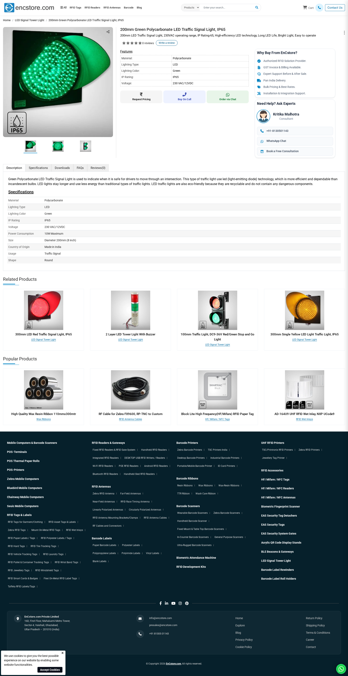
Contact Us (335, 7)
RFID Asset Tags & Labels (62, 522)
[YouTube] (173, 603)
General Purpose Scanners (228, 537)
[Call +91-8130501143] (319, 7)
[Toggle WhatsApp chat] (341, 669)
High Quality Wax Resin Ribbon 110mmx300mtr (43, 414)
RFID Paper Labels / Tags (21, 538)
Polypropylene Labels (104, 553)
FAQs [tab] (80, 168)
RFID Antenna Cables (130, 419)
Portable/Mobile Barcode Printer (194, 466)
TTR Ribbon (183, 493)
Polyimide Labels (131, 553)
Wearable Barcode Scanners (192, 513)
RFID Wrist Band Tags (66, 562)
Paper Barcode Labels (104, 545)
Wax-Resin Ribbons (229, 485)
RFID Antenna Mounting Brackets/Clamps (115, 517)
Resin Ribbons (185, 485)
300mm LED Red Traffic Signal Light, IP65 (43, 334)
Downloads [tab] (62, 168)
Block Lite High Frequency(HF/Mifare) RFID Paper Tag (217, 414)
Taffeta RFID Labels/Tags (21, 586)
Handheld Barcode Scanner (192, 521)
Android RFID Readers (156, 466)
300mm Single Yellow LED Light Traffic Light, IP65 (304, 334)
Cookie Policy (243, 647)
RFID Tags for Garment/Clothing (25, 522)
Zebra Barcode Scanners (226, 513)
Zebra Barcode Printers (189, 449)
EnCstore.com (173, 663)
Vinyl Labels (152, 553)
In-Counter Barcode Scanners (193, 537)
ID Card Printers (226, 466)
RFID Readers (98, 7)
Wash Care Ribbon (206, 493)
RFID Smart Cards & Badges (23, 578)
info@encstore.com (160, 618)
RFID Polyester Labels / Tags (56, 538)
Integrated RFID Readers (106, 458)
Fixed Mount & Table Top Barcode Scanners (200, 529)
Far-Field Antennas (130, 493)
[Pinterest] (186, 603)
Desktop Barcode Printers (191, 458)
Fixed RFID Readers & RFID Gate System (114, 449)
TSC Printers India (217, 449)
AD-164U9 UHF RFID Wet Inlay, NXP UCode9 (304, 414)
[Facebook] (161, 603)
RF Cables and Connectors (107, 525)
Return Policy (314, 618)
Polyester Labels (131, 545)
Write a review (167, 42)
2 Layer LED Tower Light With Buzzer (130, 334)
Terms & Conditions (318, 632)
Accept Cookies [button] (50, 669)
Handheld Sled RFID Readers (139, 474)
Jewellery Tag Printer (273, 458)
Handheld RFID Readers (154, 449)
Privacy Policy (244, 639)
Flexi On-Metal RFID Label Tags (60, 578)
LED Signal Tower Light (29, 20)
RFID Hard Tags (16, 546)
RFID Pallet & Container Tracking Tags (28, 562)
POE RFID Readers (128, 466)
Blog (155, 7)
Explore (240, 625)
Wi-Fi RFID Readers (103, 466)
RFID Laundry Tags (53, 554)
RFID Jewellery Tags (18, 570)
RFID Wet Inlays (304, 419)
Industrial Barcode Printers (224, 458)
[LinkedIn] (166, 603)
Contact (311, 647)
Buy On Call (184, 99)
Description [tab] (14, 168)
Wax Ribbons (43, 419)
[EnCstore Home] (29, 7)
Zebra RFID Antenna (103, 493)
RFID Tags (77, 7)
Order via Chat (227, 99)
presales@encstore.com (163, 625)
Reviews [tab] (98, 168)
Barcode (141, 7)
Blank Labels (99, 561)
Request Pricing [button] (141, 99)
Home (7, 20)
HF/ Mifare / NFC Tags (217, 419)
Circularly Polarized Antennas (145, 509)
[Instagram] (180, 603)
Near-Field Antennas (104, 501)
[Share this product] (108, 31)
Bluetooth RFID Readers (105, 474)
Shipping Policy (315, 625)
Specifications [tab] (38, 168)
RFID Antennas (121, 7)
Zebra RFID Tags (17, 530)
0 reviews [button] (148, 43)
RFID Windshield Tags (47, 570)
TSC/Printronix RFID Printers (277, 449)
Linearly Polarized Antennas (108, 509)
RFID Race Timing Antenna (135, 501)
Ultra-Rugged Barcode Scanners (194, 545)
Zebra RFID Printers (309, 449)
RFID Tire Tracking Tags (43, 546)
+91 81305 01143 (159, 633)
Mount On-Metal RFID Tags (45, 530)
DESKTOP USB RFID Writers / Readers (144, 458)
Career (310, 639)
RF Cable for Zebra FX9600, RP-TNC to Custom (131, 414)
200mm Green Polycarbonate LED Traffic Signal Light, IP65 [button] (86, 20)
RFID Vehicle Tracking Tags (22, 554)
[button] (256, 8)
